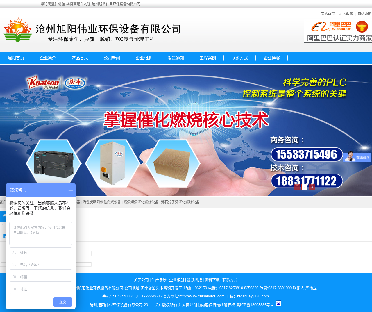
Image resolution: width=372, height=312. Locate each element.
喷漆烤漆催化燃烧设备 (141, 202)
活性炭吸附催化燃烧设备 (102, 202)
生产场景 (159, 280)
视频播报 (194, 280)
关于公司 (141, 280)
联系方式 (240, 58)
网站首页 (328, 14)
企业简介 (48, 58)
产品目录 (80, 58)
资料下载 (212, 280)
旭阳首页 (16, 58)
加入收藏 (346, 14)
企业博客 (272, 58)
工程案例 (208, 58)
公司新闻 (112, 58)
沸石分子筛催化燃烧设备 (180, 202)
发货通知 (176, 58)
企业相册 (144, 58)
